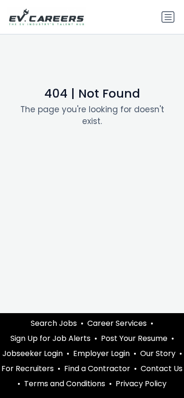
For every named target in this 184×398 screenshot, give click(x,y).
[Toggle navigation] (168, 17)
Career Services (117, 323)
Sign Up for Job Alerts (50, 338)
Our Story (158, 353)
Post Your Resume (134, 338)
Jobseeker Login (32, 353)
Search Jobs (54, 323)
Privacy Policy (141, 383)
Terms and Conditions (64, 383)
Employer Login (101, 353)
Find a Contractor (97, 368)
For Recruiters (27, 368)
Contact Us (162, 368)
